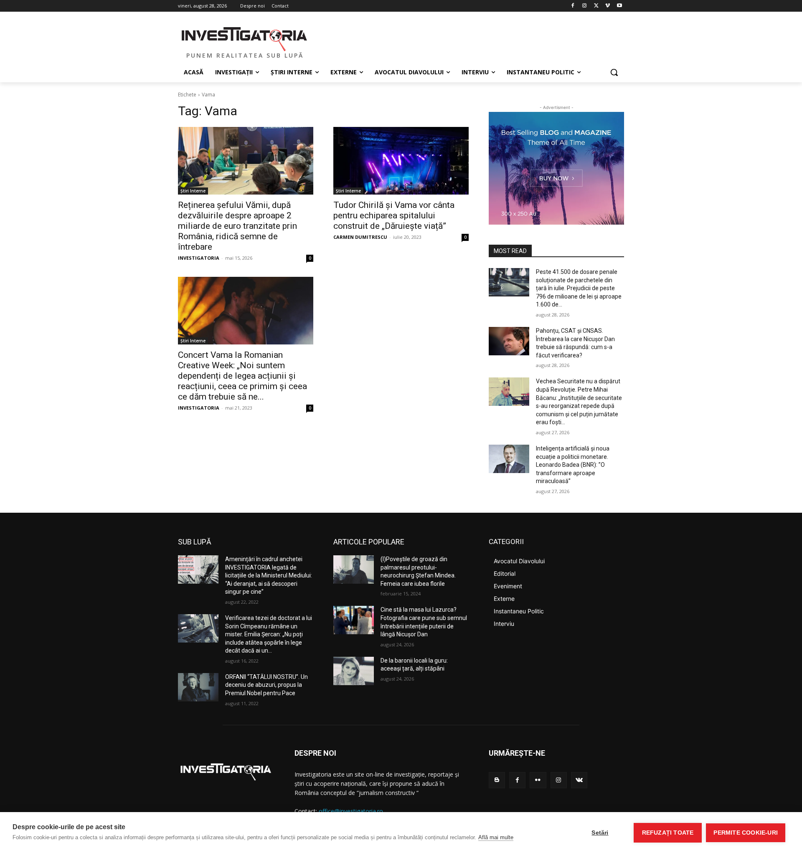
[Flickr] (538, 780)
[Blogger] (497, 780)
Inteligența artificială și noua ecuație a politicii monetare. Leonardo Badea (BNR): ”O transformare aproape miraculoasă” (572, 464)
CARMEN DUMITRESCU (360, 237)
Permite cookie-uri (745, 833)
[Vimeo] (607, 6)
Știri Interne (193, 191)
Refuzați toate (668, 833)
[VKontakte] (579, 780)
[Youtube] (619, 6)
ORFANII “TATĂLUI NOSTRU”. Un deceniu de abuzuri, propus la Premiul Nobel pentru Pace (266, 684)
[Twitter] (596, 6)
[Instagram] (584, 6)
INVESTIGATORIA (198, 258)
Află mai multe (495, 837)
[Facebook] (573, 6)
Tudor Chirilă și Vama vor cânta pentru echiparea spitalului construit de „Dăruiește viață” (393, 215)
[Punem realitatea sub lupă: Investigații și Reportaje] (245, 38)
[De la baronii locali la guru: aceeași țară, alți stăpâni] (353, 671)
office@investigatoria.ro (351, 811)
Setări (599, 833)
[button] (614, 72)
